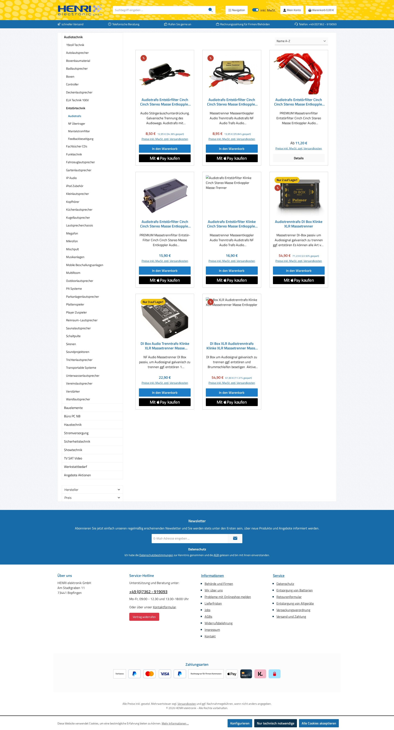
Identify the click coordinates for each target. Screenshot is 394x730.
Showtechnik (73, 449)
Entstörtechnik (75, 108)
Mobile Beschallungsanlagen (84, 265)
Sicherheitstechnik (77, 441)
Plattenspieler (75, 304)
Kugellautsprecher (78, 217)
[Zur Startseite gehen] (80, 10)
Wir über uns (214, 590)
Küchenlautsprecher (79, 209)
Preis (67, 497)
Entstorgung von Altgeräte (295, 603)
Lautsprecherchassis (79, 225)
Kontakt (210, 636)
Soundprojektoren (77, 351)
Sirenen (71, 344)
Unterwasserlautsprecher (82, 375)
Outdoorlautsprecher (79, 280)
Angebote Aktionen (77, 475)
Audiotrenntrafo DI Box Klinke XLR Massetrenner (298, 223)
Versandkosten (187, 703)
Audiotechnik (73, 36)
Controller (72, 84)
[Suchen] (210, 10)
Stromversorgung (76, 432)
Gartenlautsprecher (78, 170)
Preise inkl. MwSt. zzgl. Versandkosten (165, 139)
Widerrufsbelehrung (219, 623)
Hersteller (71, 489)
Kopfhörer (72, 201)
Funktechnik (74, 154)
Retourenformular (289, 596)
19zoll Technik (75, 44)
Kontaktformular (164, 607)
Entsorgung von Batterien (294, 590)
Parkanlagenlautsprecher (82, 296)
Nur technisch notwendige (275, 723)
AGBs (208, 616)
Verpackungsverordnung (293, 609)
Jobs (207, 609)
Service (278, 575)
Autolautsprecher (77, 52)
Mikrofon (72, 241)
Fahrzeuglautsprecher (80, 162)
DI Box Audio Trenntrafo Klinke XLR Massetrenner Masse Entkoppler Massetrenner (165, 345)
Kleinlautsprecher (77, 193)
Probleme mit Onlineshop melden (228, 596)
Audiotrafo (74, 116)
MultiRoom (73, 272)
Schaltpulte (73, 336)
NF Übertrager (76, 123)
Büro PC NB (72, 416)
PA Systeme (74, 288)
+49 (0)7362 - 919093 (148, 592)
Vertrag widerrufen (144, 617)
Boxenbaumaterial (78, 60)
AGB (216, 555)
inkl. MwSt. (264, 10)
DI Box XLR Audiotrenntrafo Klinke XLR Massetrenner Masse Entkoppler (231, 345)
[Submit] (235, 538)
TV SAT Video (73, 458)
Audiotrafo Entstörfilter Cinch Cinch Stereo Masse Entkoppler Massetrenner (164, 102)
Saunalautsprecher (78, 328)
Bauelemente (73, 407)
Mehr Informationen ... (175, 723)
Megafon (72, 233)
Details (299, 158)
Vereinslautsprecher (79, 383)
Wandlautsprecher (78, 399)
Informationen (212, 575)
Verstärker (73, 391)
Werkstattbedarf (75, 466)
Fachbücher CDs (76, 146)
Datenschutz (285, 583)
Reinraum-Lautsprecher (81, 320)
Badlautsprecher (77, 68)
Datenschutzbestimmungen (156, 555)
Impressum (212, 629)
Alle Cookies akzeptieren (319, 723)
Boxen (70, 76)
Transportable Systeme (81, 367)
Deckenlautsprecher (79, 92)
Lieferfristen (213, 603)
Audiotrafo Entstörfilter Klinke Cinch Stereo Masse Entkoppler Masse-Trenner (231, 223)
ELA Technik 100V (77, 100)
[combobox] (159, 10)
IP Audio (71, 178)
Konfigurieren (240, 723)
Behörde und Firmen (219, 583)
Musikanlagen (75, 257)
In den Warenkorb (165, 148)
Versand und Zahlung (291, 616)
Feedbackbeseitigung (80, 139)
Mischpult (72, 249)
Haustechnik (73, 424)
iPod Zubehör (74, 186)
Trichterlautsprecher (79, 359)
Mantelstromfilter (79, 131)
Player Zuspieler (76, 312)
